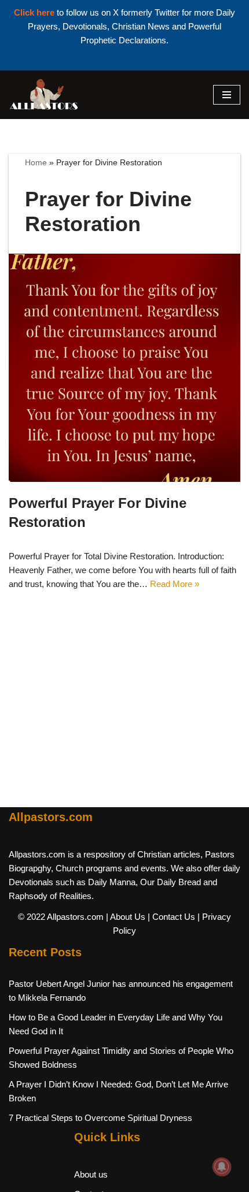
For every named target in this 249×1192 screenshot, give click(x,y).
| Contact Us (171, 917)
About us (91, 1174)
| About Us (125, 917)
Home (36, 162)
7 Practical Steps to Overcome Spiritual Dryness (100, 1118)
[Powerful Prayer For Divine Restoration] (124, 367)
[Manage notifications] (222, 1166)
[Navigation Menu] (226, 95)
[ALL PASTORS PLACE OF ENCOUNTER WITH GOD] (43, 95)
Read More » (174, 584)
